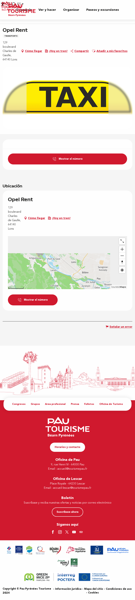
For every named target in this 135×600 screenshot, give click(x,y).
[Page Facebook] (53, 532)
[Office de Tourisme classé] (19, 550)
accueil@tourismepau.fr (72, 469)
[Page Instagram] (60, 532)
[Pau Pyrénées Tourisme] (21, 9)
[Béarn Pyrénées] (55, 550)
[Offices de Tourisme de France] (9, 550)
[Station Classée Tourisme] (29, 550)
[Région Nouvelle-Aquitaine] (76, 550)
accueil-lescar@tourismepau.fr (72, 488)
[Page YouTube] (74, 532)
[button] (47, 9)
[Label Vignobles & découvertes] (67, 562)
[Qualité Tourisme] (41, 550)
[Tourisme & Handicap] (97, 550)
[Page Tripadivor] (81, 532)
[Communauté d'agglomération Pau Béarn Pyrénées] (118, 550)
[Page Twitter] (67, 532)
